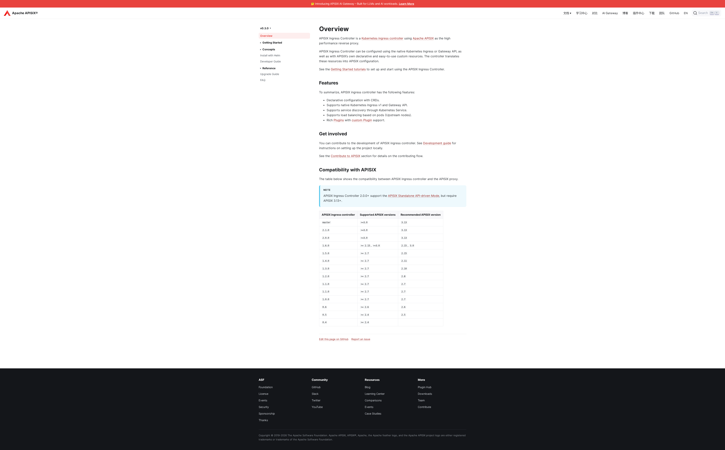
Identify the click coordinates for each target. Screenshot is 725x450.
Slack (315, 393)
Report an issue (360, 339)
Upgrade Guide (269, 74)
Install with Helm (270, 55)
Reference (268, 68)
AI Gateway (610, 13)
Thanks (263, 420)
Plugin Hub (424, 387)
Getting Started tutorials (348, 69)
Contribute (424, 407)
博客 (625, 13)
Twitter (316, 400)
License (263, 393)
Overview (266, 35)
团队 (662, 13)
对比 (595, 13)
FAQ (262, 80)
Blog (367, 387)
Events (263, 400)
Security (264, 407)
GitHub (674, 13)
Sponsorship (267, 413)
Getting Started (272, 42)
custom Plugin (362, 120)
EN (686, 13)
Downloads (425, 393)
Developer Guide (270, 61)
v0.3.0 (264, 28)
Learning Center (375, 393)
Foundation (266, 387)
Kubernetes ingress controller (382, 38)
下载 (652, 13)
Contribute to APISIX (345, 156)
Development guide (437, 143)
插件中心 (638, 13)
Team (421, 400)
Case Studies (373, 413)
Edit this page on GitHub (333, 339)
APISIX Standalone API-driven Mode (413, 196)
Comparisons (373, 400)
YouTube (317, 407)
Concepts (268, 49)
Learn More (406, 3)
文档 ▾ (567, 13)
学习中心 (581, 13)
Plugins (339, 120)
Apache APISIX (423, 38)
